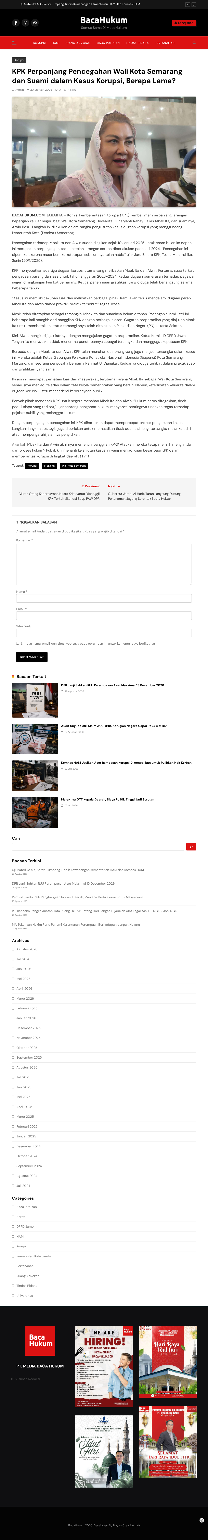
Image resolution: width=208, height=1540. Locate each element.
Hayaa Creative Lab (126, 1525)
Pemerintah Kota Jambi (33, 1256)
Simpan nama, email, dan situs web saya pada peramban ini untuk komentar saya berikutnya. (88, 644)
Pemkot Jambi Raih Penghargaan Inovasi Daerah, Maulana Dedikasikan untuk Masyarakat (77, 897)
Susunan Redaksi (27, 1379)
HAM (55, 43)
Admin (19, 89)
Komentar (24, 540)
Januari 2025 (26, 1136)
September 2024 (29, 1166)
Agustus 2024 (26, 1176)
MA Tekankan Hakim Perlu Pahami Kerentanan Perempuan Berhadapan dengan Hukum (76, 924)
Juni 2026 (23, 969)
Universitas (24, 1295)
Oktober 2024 (26, 1156)
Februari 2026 (27, 1008)
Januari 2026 (26, 1018)
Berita (20, 1217)
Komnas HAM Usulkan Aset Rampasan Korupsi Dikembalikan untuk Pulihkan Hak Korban (126, 763)
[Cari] (191, 846)
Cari (16, 838)
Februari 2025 (27, 1126)
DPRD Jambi (25, 1226)
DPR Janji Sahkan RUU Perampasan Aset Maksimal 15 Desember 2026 (112, 685)
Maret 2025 (25, 1116)
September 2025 (29, 1057)
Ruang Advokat (78, 43)
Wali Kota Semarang (74, 465)
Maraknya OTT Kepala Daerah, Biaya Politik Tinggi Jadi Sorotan (107, 799)
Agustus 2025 (26, 1067)
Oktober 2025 (26, 1048)
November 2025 (28, 1038)
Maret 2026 (25, 998)
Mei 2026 (23, 979)
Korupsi (39, 43)
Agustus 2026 (26, 949)
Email (21, 609)
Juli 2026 (23, 959)
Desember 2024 (28, 1146)
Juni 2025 (23, 1087)
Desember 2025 (28, 1028)
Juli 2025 (23, 1077)
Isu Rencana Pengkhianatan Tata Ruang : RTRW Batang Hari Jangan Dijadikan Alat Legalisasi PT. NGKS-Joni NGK (94, 911)
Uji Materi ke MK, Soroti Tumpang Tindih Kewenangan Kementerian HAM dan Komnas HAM (80, 4)
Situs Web (23, 626)
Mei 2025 (23, 1097)
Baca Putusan (108, 43)
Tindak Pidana (137, 43)
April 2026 (24, 988)
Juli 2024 (23, 1186)
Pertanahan (165, 43)
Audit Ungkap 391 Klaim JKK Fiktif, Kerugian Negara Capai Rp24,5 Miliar (114, 726)
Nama (21, 592)
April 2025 (24, 1107)
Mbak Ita (49, 465)
